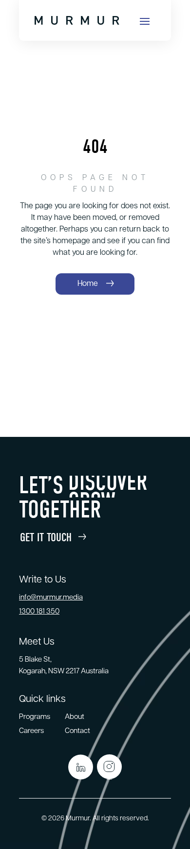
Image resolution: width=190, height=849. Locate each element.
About (74, 717)
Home (87, 284)
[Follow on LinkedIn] (80, 767)
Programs (34, 717)
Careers (31, 731)
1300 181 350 (39, 612)
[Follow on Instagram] (109, 767)
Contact (77, 731)
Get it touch (46, 537)
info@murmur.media (51, 597)
